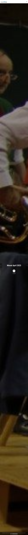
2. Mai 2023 (14, 273)
